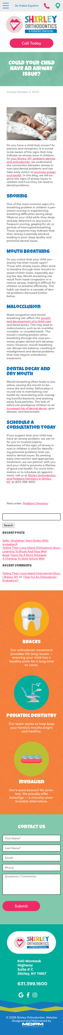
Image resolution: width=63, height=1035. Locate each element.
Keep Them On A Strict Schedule (24, 555)
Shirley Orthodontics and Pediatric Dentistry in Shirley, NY (31, 478)
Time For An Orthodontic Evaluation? (29, 579)
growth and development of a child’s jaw (29, 319)
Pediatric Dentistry (35, 503)
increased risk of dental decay (27, 408)
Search (8, 525)
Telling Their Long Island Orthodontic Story (31, 548)
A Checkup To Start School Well (23, 559)
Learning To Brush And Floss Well (24, 551)
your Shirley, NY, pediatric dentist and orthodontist (31, 160)
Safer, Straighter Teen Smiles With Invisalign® (25, 542)
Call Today (31, 43)
